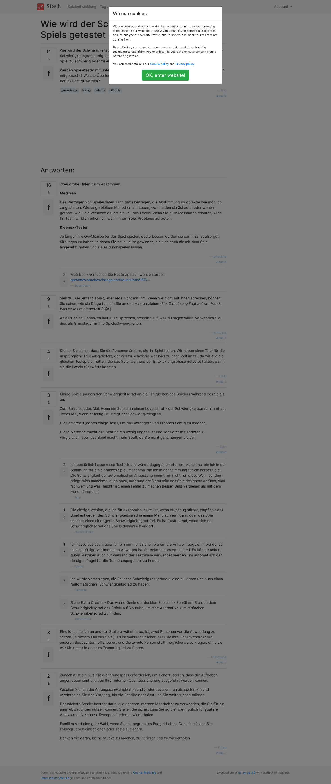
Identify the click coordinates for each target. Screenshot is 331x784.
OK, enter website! (165, 75)
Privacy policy (184, 64)
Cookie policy (159, 64)
